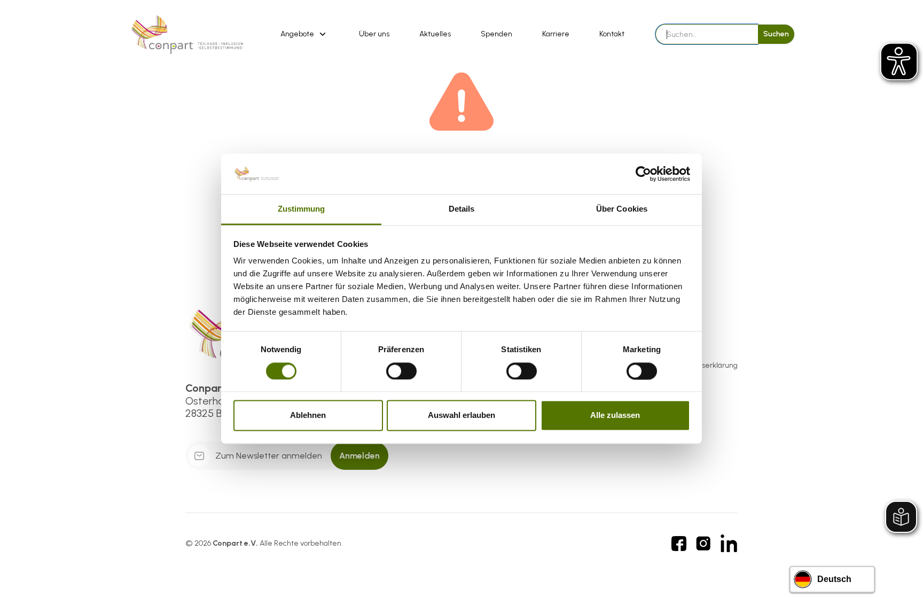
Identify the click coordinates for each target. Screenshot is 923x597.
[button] (304, 34)
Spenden (496, 33)
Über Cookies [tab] (621, 209)
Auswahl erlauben (461, 415)
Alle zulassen (615, 415)
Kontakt (611, 33)
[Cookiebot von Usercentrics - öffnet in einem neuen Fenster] (643, 174)
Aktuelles (435, 33)
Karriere (555, 33)
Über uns (374, 33)
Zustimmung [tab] (301, 209)
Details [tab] (462, 209)
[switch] (401, 370)
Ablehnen (308, 415)
